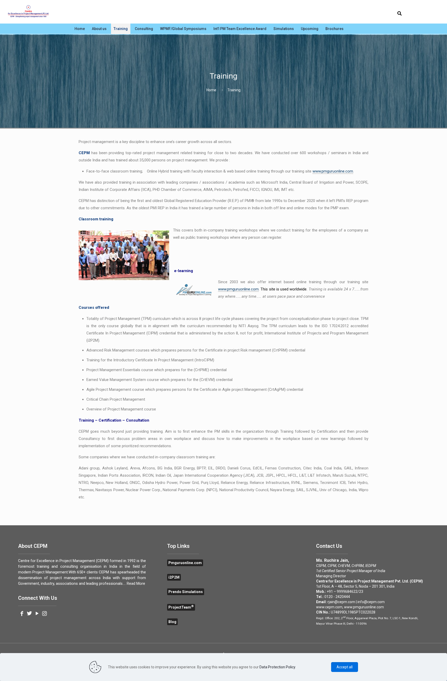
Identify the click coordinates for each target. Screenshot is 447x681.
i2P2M (174, 577)
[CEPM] (28, 12)
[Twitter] (29, 614)
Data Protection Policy (277, 667)
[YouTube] (37, 614)
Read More (136, 583)
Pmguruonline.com (185, 563)
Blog (172, 622)
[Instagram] (44, 614)
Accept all (345, 667)
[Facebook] (22, 614)
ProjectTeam (181, 607)
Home (211, 90)
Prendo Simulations (185, 592)
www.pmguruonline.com (332, 171)
